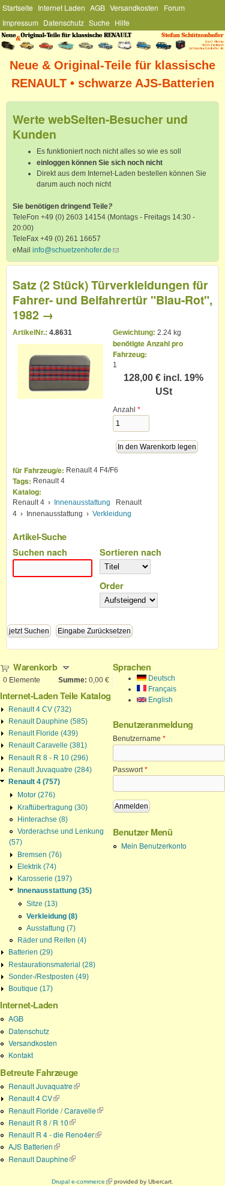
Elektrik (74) (36, 866)
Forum (174, 7)
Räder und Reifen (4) (51, 940)
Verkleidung (111, 514)
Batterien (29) (30, 952)
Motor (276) (36, 795)
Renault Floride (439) (43, 733)
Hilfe (122, 22)
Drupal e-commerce (82, 1181)
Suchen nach (40, 552)
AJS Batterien (34, 1146)
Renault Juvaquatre (44, 1086)
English (159, 700)
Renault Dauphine (42, 1159)
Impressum (20, 22)
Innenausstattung (82, 502)
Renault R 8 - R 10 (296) (48, 758)
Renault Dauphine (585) (48, 721)
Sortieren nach (130, 552)
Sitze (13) (42, 904)
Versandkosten (134, 7)
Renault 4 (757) (34, 782)
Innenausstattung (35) (54, 890)
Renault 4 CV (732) (39, 709)
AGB (97, 7)
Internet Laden (61, 7)
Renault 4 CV (33, 1098)
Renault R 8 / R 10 (42, 1122)
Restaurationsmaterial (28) (51, 965)
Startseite (17, 7)
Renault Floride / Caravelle (55, 1110)
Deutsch (160, 678)
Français (161, 689)
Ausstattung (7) (51, 928)
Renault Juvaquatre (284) (50, 770)
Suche (99, 22)
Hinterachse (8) (42, 819)
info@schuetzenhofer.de (75, 250)
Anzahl (126, 410)
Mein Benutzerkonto (154, 845)
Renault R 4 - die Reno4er (54, 1134)
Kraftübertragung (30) (52, 807)
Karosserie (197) (44, 878)
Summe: (72, 680)
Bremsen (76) (39, 854)
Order (112, 586)
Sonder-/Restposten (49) (48, 976)
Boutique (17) (30, 988)
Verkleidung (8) (51, 916)
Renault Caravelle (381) (47, 745)
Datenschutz (63, 22)
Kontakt (20, 1055)
